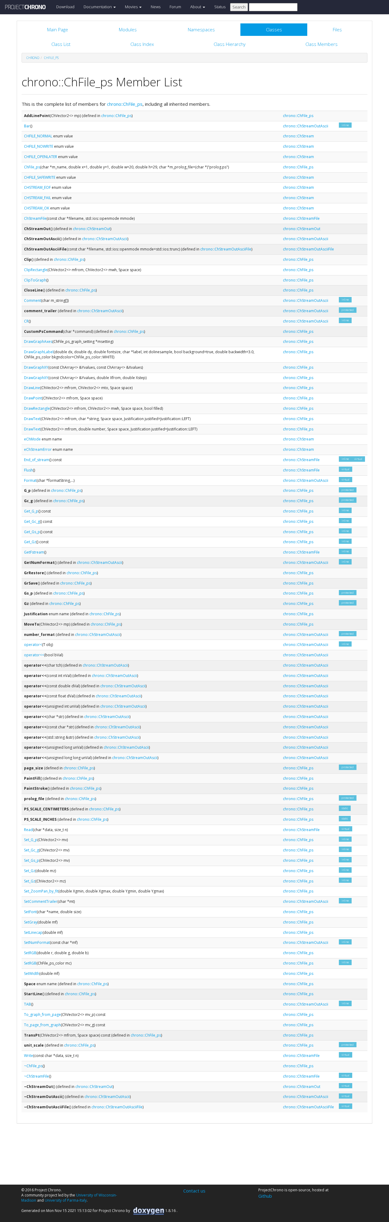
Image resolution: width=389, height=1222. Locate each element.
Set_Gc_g (31, 850)
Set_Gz (29, 870)
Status (219, 6)
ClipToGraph (35, 280)
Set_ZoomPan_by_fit (41, 891)
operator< (33, 644)
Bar (27, 126)
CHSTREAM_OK (36, 208)
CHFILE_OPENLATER (40, 156)
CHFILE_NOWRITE (38, 146)
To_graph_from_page (42, 1014)
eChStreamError (38, 449)
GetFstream (34, 552)
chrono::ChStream (298, 136)
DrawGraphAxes (38, 341)
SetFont (30, 911)
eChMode (32, 439)
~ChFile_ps (33, 1065)
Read (28, 829)
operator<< (34, 655)
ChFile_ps (51, 58)
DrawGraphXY (36, 367)
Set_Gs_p (31, 860)
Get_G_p (31, 511)
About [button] (196, 6)
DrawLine (32, 387)
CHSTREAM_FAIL (37, 197)
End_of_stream (36, 459)
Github (265, 1196)
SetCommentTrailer (40, 901)
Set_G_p (30, 839)
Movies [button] (132, 6)
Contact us (194, 1191)
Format (30, 480)
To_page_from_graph (42, 1024)
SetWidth (31, 973)
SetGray (30, 922)
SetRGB (30, 952)
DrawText (32, 418)
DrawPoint (33, 398)
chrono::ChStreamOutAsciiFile (225, 249)
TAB (27, 1004)
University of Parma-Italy (66, 1200)
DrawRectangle (37, 408)
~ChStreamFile (36, 1076)
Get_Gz (30, 541)
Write (28, 1055)
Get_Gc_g (32, 521)
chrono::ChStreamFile (301, 218)
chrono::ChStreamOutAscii (305, 126)
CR (26, 321)
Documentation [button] (98, 6)
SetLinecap (33, 932)
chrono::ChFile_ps (125, 104)
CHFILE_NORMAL (38, 136)
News (155, 6)
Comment (32, 300)
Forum (175, 6)
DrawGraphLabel (38, 351)
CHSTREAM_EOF (37, 187)
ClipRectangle (35, 269)
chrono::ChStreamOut (91, 228)
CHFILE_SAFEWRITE (39, 177)
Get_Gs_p (32, 531)
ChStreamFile (35, 218)
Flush (28, 470)
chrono (32, 58)
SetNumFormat (37, 942)
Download (65, 6)
